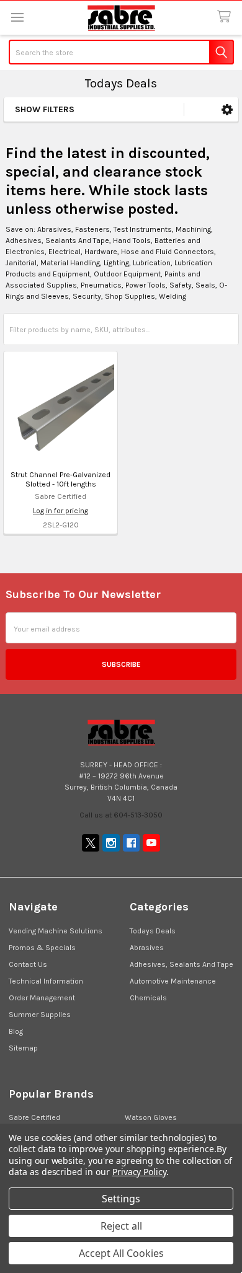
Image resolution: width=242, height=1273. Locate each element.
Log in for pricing (60, 510)
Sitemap (23, 1048)
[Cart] (226, 17)
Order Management (42, 997)
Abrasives (147, 947)
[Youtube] (151, 843)
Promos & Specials (42, 947)
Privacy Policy (139, 1172)
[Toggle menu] (17, 17)
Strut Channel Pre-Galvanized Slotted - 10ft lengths (60, 479)
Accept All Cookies (121, 1253)
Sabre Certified (34, 1117)
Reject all (121, 1226)
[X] (90, 843)
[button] (227, 109)
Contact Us (28, 964)
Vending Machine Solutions (55, 931)
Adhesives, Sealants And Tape (181, 964)
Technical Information (46, 981)
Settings (121, 1198)
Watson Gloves (151, 1117)
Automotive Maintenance (173, 981)
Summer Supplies (40, 1014)
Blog (16, 1031)
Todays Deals (153, 931)
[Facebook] (131, 843)
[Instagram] (111, 843)
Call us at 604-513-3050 (121, 815)
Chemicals (148, 997)
